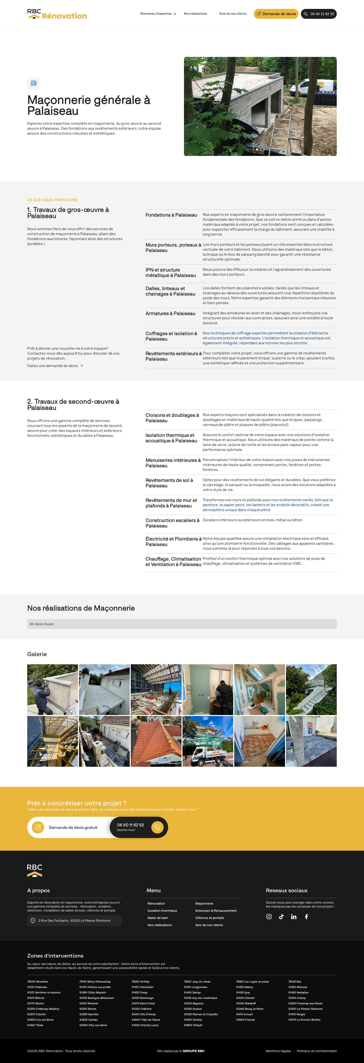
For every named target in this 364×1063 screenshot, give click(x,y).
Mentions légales (278, 1051)
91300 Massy (244, 987)
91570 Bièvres (36, 997)
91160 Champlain (142, 987)
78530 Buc (294, 981)
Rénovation (156, 903)
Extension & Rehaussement (216, 911)
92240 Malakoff (246, 1003)
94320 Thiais (35, 1025)
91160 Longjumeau (195, 987)
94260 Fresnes (245, 1019)
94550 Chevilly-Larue (145, 1025)
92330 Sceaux (193, 1008)
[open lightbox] (52, 689)
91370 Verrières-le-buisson (43, 992)
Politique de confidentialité (317, 1051)
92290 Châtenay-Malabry (43, 1008)
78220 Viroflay (141, 981)
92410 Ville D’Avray (144, 1014)
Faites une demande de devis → (55, 366)
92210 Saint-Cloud (143, 1003)
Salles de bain (158, 918)
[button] (156, 13)
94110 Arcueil (244, 1014)
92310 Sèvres (87, 1008)
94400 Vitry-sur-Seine (93, 1025)
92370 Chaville (36, 1014)
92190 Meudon (88, 1003)
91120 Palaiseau (37, 987)
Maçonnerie (204, 903)
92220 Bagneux (193, 1003)
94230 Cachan (88, 1019)
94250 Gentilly (193, 1019)
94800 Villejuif (193, 1025)
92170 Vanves (35, 1003)
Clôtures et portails (209, 918)
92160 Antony (297, 997)
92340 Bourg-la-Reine (249, 1008)
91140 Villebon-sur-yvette (95, 987)
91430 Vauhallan (298, 992)
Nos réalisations (195, 13)
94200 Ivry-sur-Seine (40, 1019)
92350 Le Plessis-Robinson (305, 1008)
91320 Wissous (297, 987)
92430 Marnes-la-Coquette (201, 1014)
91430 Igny (243, 992)
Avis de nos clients (232, 13)
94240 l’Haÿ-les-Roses (146, 1019)
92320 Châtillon (142, 1008)
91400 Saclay (192, 992)
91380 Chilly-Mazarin (92, 992)
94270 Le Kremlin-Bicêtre (304, 1019)
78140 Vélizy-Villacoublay (95, 981)
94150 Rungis (296, 1014)
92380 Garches (89, 1014)
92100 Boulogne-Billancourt (96, 997)
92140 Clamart (245, 997)
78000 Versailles (37, 981)
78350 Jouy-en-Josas (197, 981)
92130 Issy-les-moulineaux (200, 997)
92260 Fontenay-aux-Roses (305, 1003)
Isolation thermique (162, 911)
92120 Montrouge (143, 997)
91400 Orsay (140, 992)
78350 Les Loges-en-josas (252, 981)
